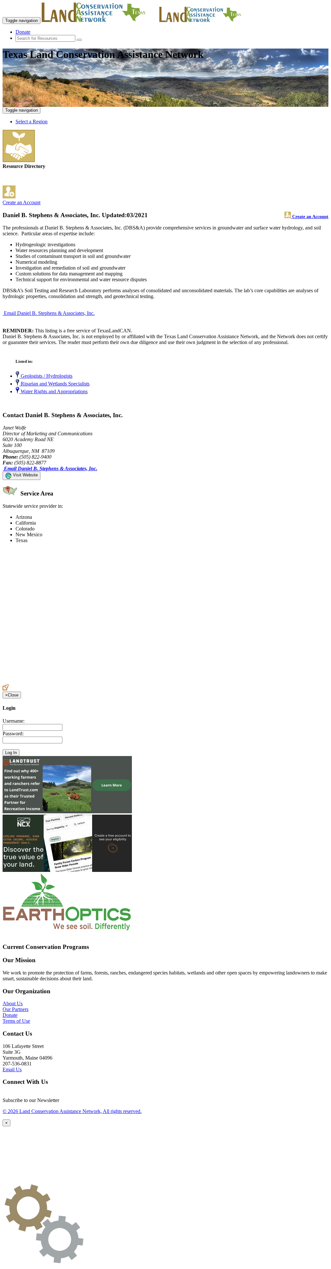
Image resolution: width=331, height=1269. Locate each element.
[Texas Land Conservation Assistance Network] (100, 20)
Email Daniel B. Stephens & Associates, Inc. (49, 313)
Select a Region (32, 121)
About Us (13, 1003)
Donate (23, 32)
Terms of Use (16, 1021)
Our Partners (15, 1009)
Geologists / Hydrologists (45, 376)
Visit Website (25, 475)
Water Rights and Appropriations (53, 391)
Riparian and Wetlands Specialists (54, 383)
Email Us (12, 1069)
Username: (14, 721)
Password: (13, 733)
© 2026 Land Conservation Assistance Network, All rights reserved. (72, 1111)
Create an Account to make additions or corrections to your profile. (70, 681)
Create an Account (21, 202)
